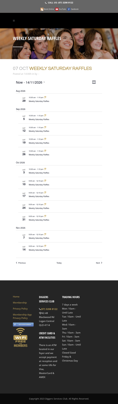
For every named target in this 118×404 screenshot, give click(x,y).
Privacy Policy (20, 308)
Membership (20, 302)
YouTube (62, 9)
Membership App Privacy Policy (22, 316)
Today (59, 263)
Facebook (74, 9)
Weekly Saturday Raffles (39, 101)
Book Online (48, 9)
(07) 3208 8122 (65, 2)
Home (16, 296)
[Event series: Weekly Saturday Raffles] (45, 97)
